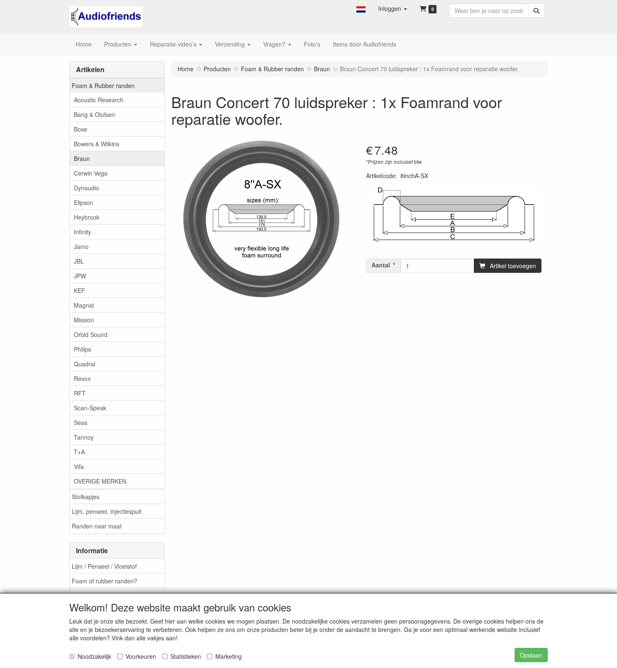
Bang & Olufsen (94, 114)
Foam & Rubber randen (103, 85)
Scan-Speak (90, 408)
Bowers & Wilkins (96, 144)
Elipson (83, 202)
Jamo (81, 246)
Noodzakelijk (94, 656)
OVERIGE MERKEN (100, 481)
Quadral (84, 364)
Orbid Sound (90, 334)
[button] (361, 8)
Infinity (82, 232)
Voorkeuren (140, 656)
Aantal (380, 265)
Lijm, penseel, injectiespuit (106, 511)
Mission (84, 320)
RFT (80, 393)
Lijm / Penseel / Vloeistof (104, 566)
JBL (79, 261)
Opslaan (531, 655)
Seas (80, 422)
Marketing (228, 656)
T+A (79, 452)
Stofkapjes (85, 496)
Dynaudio (86, 188)
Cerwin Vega (90, 173)
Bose (80, 129)
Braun (82, 158)
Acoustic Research (98, 100)
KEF (79, 290)
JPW (80, 276)
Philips (82, 349)
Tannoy (84, 437)
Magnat (84, 305)
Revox (82, 378)
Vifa (79, 466)
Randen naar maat (97, 526)
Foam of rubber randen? (104, 581)
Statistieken (185, 656)
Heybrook (86, 217)
